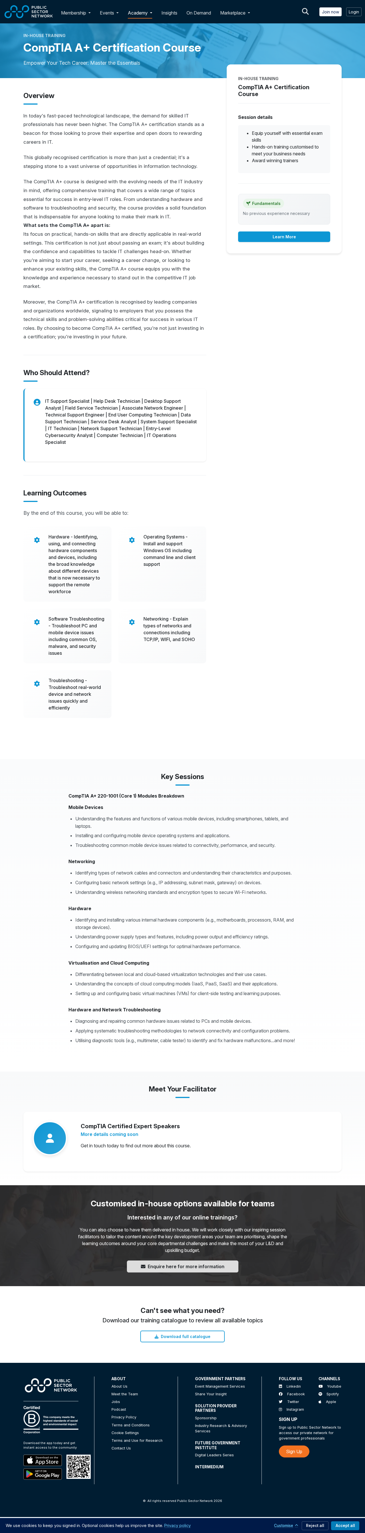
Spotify (333, 1394)
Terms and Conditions (130, 1425)
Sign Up (294, 1451)
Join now (330, 11)
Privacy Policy (123, 1417)
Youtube (334, 1386)
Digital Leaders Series (214, 1455)
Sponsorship (206, 1418)
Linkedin (294, 1386)
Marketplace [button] (233, 13)
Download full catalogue (185, 1336)
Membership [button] (73, 13)
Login (354, 11)
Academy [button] (138, 13)
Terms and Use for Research (137, 1440)
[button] (90, 13)
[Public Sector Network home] (28, 11)
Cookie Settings (125, 1433)
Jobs (115, 1402)
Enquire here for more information (186, 1266)
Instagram (295, 1409)
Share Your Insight (211, 1394)
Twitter (293, 1402)
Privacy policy (177, 1525)
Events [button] (107, 13)
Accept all (345, 1525)
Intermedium (209, 1467)
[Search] (305, 12)
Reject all (315, 1525)
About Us (119, 1386)
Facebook (296, 1394)
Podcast (118, 1409)
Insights (169, 13)
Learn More (284, 236)
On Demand (198, 13)
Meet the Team (124, 1394)
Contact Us (121, 1448)
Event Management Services (220, 1386)
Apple (331, 1402)
